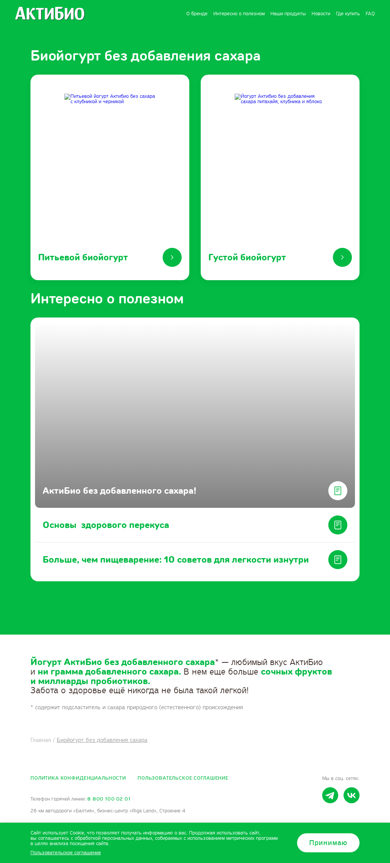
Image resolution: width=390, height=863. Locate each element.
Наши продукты (288, 14)
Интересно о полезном (239, 14)
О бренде (197, 14)
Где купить (348, 14)
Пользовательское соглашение (183, 778)
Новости (321, 14)
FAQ (370, 14)
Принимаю (328, 842)
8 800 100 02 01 (109, 799)
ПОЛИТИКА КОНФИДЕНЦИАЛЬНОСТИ (78, 778)
